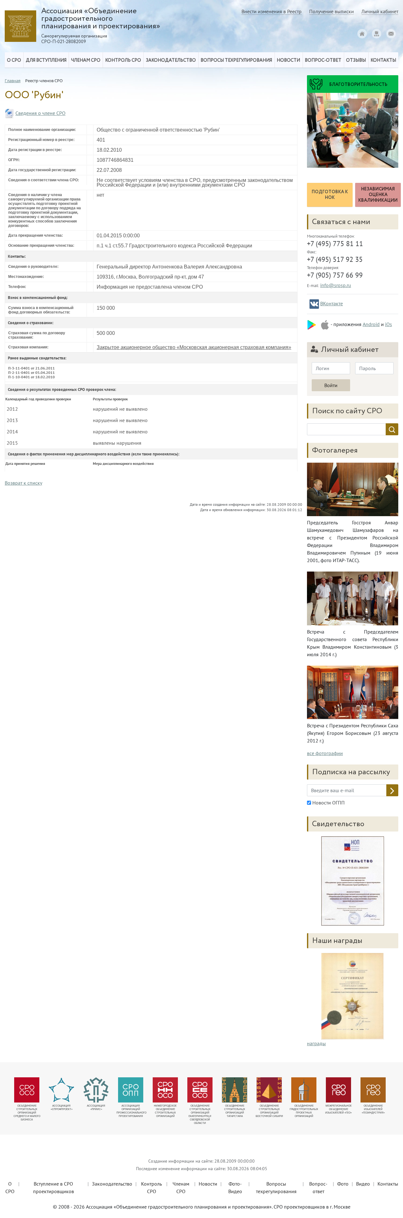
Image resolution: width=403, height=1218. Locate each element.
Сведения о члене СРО (40, 113)
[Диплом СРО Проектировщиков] (352, 881)
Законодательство (112, 1184)
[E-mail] (391, 33)
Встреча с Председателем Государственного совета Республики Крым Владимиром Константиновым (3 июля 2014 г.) (352, 643)
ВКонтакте (331, 303)
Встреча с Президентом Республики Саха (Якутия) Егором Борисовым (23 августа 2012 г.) (352, 733)
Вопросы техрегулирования (276, 1187)
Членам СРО (181, 1187)
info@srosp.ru (335, 285)
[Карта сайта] (376, 33)
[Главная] (362, 33)
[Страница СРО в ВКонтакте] (314, 304)
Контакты (387, 1184)
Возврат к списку (23, 483)
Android (371, 324)
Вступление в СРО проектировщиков (53, 1187)
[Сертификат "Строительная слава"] (352, 996)
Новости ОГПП (328, 802)
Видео (363, 1184)
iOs (388, 324)
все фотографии (325, 753)
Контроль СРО (151, 1187)
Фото (343, 1184)
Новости (208, 1184)
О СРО (9, 1187)
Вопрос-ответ (323, 60)
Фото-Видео (235, 1187)
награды (316, 1043)
